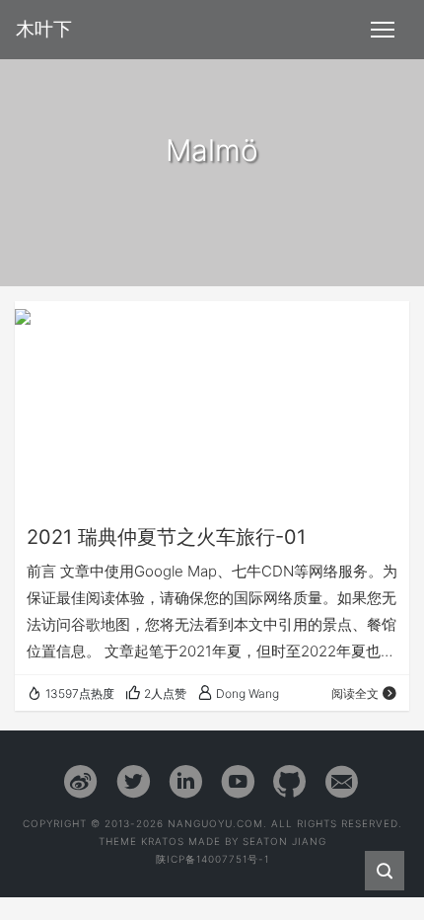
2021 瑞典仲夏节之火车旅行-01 (166, 537)
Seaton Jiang (284, 841)
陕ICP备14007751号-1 (212, 859)
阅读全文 (355, 693)
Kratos (162, 841)
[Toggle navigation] (382, 29)
